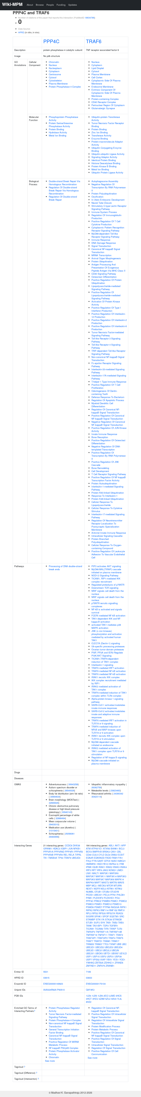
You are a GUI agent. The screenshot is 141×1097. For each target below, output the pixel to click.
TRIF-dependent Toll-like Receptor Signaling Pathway (108, 352)
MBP (88, 885)
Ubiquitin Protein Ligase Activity (107, 172)
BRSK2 (106, 851)
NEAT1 (89, 888)
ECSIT (121, 854)
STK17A (100, 919)
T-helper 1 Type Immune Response (108, 381)
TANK (89, 925)
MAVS (121, 882)
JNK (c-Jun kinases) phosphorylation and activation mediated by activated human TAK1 (106, 635)
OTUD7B (114, 891)
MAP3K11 (101, 876)
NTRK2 (118, 888)
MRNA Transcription (101, 255)
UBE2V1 (90, 953)
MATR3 (113, 882)
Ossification (97, 196)
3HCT (89, 998)
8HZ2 (88, 1001)
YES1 (116, 959)
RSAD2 (119, 913)
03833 (89, 977)
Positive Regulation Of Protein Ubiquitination (106, 281)
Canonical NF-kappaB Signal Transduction (105, 250)
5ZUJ (108, 998)
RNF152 (113, 910)
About (30, 4)
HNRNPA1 (91, 864)
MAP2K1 (104, 873)
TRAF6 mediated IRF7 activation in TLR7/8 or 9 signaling (109, 722)
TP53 (60, 857)
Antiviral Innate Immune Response (108, 532)
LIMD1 (120, 870)
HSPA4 (112, 864)
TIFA (106, 928)
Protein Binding (56, 129)
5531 (45, 971)
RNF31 (121, 910)
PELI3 (106, 894)
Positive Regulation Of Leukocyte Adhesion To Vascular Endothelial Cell (108, 554)
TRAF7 (89, 941)
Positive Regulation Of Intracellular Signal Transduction (108, 1015)
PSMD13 (116, 904)
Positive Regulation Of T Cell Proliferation (105, 386)
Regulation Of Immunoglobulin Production (106, 216)
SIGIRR (90, 916)
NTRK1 (110, 888)
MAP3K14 (111, 876)
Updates (72, 4)
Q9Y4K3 (90, 989)
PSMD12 (107, 904)
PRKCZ (97, 901)
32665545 (53, 802)
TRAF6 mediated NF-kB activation (108, 671)
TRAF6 (93, 41)
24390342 (118, 793)
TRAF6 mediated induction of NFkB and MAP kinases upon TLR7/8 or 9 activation (106, 729)
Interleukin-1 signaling (102, 664)
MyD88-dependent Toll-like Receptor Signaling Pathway (105, 235)
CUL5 (95, 854)
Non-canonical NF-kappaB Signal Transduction (107, 358)
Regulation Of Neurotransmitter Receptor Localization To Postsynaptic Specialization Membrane (106, 525)
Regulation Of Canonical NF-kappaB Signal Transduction (105, 411)
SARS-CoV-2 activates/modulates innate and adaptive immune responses (108, 714)
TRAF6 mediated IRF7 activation (107, 668)
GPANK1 (47, 848)
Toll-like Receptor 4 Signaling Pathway (105, 346)
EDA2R (89, 857)
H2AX (114, 860)
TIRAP (112, 928)
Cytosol (52, 77)
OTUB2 (106, 891)
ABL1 (111, 845)
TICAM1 (90, 928)
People (50, 4)
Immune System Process (104, 212)
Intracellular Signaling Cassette (106, 535)
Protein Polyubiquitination (104, 193)
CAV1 (113, 851)
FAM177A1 (117, 857)
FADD (108, 857)
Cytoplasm (54, 71)
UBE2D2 (99, 947)
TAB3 (121, 922)
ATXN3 (106, 848)
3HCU (95, 998)
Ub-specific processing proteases (108, 646)
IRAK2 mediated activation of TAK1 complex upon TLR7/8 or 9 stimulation (107, 751)
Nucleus (53, 65)
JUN (70, 848)
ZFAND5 (119, 962)
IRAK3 (116, 867)
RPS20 (102, 913)
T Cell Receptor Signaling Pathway (108, 474)
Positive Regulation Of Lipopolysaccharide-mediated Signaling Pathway (105, 295)
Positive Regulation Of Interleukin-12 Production (108, 315)
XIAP (103, 959)
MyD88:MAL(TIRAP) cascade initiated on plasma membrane (106, 571)
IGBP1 (64, 848)
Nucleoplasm (55, 68)
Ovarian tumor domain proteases (107, 649)
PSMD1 (98, 904)
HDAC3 (56, 848)
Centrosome (55, 74)
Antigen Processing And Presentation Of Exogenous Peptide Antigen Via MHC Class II (108, 267)
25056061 (70, 833)
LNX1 (88, 873)
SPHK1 (98, 916)
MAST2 (105, 882)
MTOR (110, 885)
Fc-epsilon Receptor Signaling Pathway (106, 364)
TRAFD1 (98, 941)
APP (123, 845)
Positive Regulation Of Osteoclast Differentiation (108, 442)
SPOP (105, 916)
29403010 (53, 824)
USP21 (110, 956)
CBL (119, 851)
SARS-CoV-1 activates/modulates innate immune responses (108, 706)
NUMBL (90, 891)
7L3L (119, 998)
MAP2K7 (90, 876)
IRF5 (88, 870)
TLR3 (119, 928)
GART (100, 860)
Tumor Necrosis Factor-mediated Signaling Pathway (107, 334)
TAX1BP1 (97, 925)
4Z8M (102, 998)
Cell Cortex (96, 77)
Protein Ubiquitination (102, 261)
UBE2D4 (118, 947)
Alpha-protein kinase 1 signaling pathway (107, 700)
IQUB (95, 867)
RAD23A (115, 907)
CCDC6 (68, 845)
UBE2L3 (106, 950)
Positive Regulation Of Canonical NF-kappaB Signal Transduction (107, 417)
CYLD (101, 854)
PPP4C (51, 41)
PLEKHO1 (109, 897)
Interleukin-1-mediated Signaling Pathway (107, 488)
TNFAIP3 (90, 931)
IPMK (89, 867)
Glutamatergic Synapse (103, 108)
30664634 (55, 796)
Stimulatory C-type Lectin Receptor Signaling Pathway (108, 207)
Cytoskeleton (55, 80)
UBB (119, 944)
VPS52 (96, 959)
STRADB (117, 919)
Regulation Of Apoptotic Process (107, 400)
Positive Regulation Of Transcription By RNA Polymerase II (108, 455)
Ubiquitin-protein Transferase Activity (105, 118)
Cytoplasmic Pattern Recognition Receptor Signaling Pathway (107, 229)
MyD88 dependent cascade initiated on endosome (105, 743)
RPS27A (110, 913)
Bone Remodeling (100, 468)
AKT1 (118, 845)
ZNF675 (101, 965)
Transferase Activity (101, 135)
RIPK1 (123, 907)
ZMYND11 (91, 965)
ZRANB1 (110, 965)
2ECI (106, 995)
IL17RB (120, 864)
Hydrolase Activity (58, 132)
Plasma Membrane (58, 83)
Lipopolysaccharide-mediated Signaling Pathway (105, 287)
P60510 (61, 989)
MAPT (97, 882)
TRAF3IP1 (91, 938)
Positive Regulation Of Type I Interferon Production (106, 309)
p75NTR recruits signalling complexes (104, 605)
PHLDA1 (121, 894)
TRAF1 (111, 934)
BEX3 (89, 851)
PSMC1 (114, 901)
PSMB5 (106, 901)
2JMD (112, 995)
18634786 (89, 17)
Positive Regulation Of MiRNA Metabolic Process (64, 1043)
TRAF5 (119, 938)
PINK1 (89, 897)
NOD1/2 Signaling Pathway (104, 575)
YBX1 (109, 959)
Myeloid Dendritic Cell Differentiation (102, 405)
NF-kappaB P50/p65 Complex (63, 1048)
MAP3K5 (90, 879)
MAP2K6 (114, 873)
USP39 (118, 956)
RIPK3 (96, 910)
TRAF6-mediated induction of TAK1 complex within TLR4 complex (109, 694)
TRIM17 (115, 941)
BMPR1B (97, 851)
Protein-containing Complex (105, 99)
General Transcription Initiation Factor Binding (64, 1031)
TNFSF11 (102, 934)
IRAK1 (102, 867)
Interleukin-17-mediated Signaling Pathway (107, 516)
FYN (94, 860)
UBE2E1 (90, 950)
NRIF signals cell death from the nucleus (107, 592)
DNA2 (114, 854)
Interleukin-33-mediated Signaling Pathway (107, 371)
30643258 (73, 784)
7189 (88, 971)
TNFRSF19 (91, 934)
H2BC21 (121, 860)
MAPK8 (90, 882)
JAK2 (105, 870)
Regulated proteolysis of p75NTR (107, 584)
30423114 (96, 796)
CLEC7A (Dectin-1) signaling (105, 643)
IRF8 (99, 870)
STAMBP (90, 919)
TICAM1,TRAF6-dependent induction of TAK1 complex (104, 660)
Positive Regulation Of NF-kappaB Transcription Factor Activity (108, 479)
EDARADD (99, 857)
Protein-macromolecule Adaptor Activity (107, 143)
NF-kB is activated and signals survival (106, 611)
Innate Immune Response (104, 434)
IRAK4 (123, 867)
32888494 (60, 818)
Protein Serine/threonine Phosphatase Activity (61, 124)
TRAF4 (111, 938)
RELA (71, 854)
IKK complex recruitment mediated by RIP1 (108, 682)
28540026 (69, 790)
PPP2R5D (59, 851)
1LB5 (94, 995)
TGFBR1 (113, 925)
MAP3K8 (109, 879)
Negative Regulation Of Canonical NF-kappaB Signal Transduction (108, 423)
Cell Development (100, 471)
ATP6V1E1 (96, 848)
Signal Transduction (101, 246)
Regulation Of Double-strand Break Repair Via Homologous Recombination (64, 190)
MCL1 (94, 885)
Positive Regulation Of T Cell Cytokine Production (105, 223)
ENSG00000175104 (96, 983)
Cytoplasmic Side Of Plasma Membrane (105, 82)
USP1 (89, 956)
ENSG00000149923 (53, 983)
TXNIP (112, 944)
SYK (103, 922)
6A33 (113, 998)
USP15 (96, 956)
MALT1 (95, 873)
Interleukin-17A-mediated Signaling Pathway (108, 377)
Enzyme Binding (99, 138)
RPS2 (95, 913)
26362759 (96, 787)
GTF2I (107, 860)
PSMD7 (98, 907)
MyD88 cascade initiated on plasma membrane (105, 762)
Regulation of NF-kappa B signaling (109, 757)
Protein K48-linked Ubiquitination (107, 498)
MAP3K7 (100, 879)
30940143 (67, 812)
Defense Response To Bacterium (107, 397)
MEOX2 (102, 885)
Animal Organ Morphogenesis (106, 258)
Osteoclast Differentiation (104, 276)
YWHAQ (90, 962)
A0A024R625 (49, 989)
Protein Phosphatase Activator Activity (64, 1052)
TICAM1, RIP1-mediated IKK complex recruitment (105, 580)
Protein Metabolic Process (104, 1029)
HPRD (21, 32)
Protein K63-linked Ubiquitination (107, 492)
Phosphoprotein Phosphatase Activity (63, 118)
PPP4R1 (69, 851)
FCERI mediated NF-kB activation (108, 615)
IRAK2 (109, 867)
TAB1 (108, 922)
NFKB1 (76, 848)
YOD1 (122, 959)
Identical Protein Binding (103, 160)
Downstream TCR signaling (104, 587)
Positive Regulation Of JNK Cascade (105, 463)
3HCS (119, 995)
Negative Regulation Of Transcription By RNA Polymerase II (108, 187)
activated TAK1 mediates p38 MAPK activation (106, 626)
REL (65, 854)
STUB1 (89, 922)
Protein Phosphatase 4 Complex (65, 86)
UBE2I (98, 950)
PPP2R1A (48, 851)
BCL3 (121, 848)
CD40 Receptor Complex (103, 102)
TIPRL (78, 854)
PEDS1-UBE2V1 (94, 894)
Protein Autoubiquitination (104, 483)
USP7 (89, 959)
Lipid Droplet (97, 68)
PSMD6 (90, 907)
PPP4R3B (48, 854)
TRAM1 (107, 941)
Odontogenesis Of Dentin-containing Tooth (104, 392)
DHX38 (76, 845)
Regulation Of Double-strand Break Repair (63, 198)
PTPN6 (106, 907)
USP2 (103, 956)
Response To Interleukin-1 (104, 495)
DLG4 (107, 854)
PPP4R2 (78, 851)
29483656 (53, 836)
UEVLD (123, 953)
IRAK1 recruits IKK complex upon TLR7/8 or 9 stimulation (108, 737)
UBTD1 (107, 953)
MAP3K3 (121, 876)
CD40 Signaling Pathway (103, 273)
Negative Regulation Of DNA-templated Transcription (106, 448)
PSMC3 (90, 904)
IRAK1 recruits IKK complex (105, 677)
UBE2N (115, 950)
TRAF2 (119, 934)
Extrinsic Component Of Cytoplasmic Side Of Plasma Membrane (105, 92)
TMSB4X (52, 857)
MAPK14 (119, 879)
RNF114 (104, 910)
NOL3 (103, 888)
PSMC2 (123, 901)
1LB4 (88, 995)
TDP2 (106, 925)
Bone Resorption (99, 437)
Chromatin (54, 62)
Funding (61, 4)
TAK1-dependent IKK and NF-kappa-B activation (106, 620)
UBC (124, 944)
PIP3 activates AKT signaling (106, 566)
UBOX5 (99, 953)
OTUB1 (98, 891)
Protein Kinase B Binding (103, 166)
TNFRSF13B (115, 931)
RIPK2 (89, 910)
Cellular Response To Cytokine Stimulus (106, 509)
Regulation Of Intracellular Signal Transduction (107, 1022)
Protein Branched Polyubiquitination (100, 540)
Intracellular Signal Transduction (107, 1044)
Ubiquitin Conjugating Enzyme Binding (106, 149)
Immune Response (100, 239)
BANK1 (114, 848)
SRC (122, 916)
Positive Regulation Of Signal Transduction (106, 1040)
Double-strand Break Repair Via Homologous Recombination (64, 183)
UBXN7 (115, 953)
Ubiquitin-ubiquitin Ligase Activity (107, 154)
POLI (117, 897)
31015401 (53, 830)
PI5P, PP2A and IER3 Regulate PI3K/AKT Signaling (107, 654)
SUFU (97, 922)
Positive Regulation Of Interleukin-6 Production (109, 327)
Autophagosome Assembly (104, 181)
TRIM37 (98, 944)
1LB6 (100, 995)
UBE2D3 (76, 857)
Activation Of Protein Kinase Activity (105, 303)
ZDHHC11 (109, 962)
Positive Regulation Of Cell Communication (104, 1052)
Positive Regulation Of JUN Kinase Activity (108, 429)
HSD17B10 (102, 864)
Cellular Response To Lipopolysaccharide (102, 503)
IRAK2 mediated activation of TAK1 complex (106, 688)
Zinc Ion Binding (99, 132)
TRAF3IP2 (102, 938)
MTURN (118, 885)
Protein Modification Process (105, 1026)
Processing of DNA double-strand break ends (65, 568)
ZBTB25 (99, 962)
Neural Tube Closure (101, 202)
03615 (46, 977)
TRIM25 (90, 944)
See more (50, 1060)
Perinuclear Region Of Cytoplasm (108, 105)
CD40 (88, 854)
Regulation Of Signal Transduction (108, 1048)
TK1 (45, 857)
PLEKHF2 (98, 897)
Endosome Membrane (102, 86)
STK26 (108, 919)
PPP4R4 (58, 854)
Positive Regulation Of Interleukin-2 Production (109, 321)
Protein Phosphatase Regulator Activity (64, 1009)
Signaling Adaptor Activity (104, 157)
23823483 (115, 790)
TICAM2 (99, 928)
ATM (88, 848)
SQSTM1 (114, 916)
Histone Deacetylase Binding (105, 163)
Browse (40, 4)
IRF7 (93, 870)
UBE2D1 (90, 947)
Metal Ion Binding (57, 135)
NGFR (97, 888)
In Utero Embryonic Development (107, 199)
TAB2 (114, 922)
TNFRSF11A (102, 931)
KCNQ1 (112, 870)
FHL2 (88, 860)
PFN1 (113, 894)
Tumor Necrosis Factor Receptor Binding (107, 124)
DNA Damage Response (103, 242)
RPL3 (88, 913)
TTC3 (106, 944)
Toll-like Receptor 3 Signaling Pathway (105, 340)
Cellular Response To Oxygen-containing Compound (106, 546)
